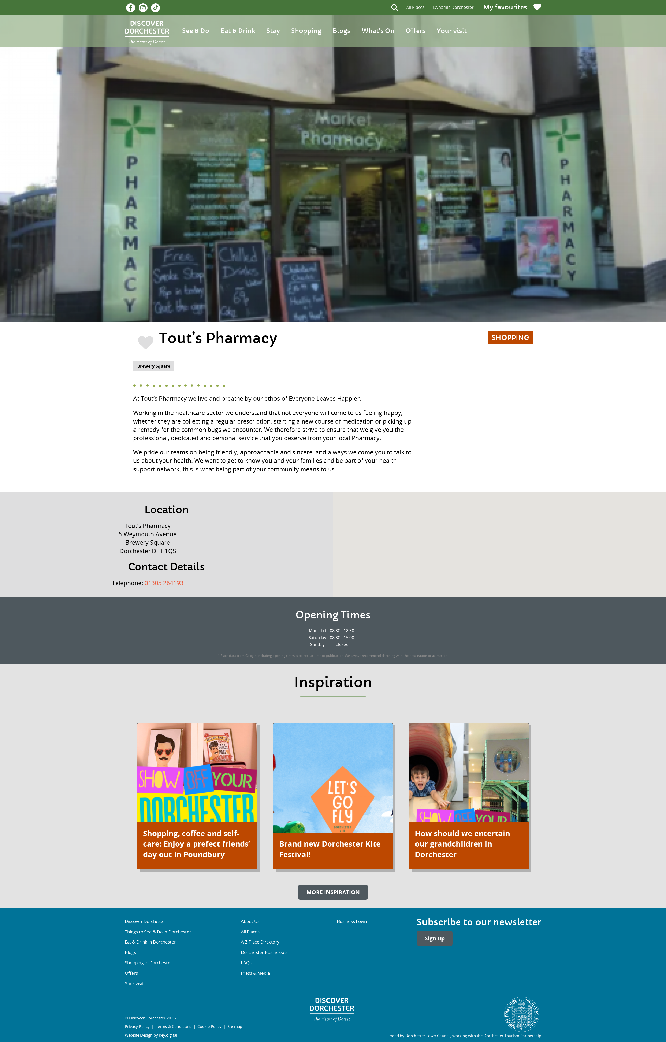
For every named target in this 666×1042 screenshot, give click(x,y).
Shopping (306, 31)
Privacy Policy (137, 1026)
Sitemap (235, 1026)
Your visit (452, 31)
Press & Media (255, 973)
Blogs (341, 31)
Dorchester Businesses (264, 952)
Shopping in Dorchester (148, 963)
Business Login (352, 921)
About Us (250, 921)
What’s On (378, 31)
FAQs (246, 963)
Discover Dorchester (145, 921)
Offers (415, 31)
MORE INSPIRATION (333, 892)
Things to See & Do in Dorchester (158, 932)
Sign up (435, 938)
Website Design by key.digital (151, 1035)
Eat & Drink (237, 31)
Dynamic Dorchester (453, 7)
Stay (273, 31)
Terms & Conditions (173, 1026)
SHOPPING (510, 337)
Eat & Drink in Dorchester (150, 942)
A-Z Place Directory (260, 942)
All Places (415, 7)
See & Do (195, 31)
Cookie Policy (209, 1026)
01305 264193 (164, 583)
